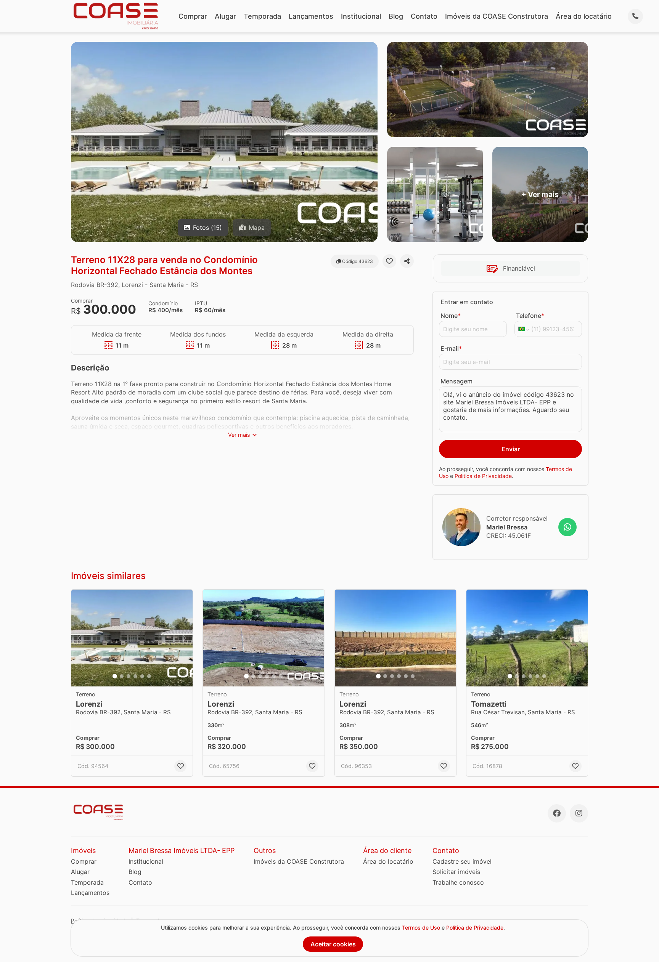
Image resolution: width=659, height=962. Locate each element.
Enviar (510, 449)
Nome (450, 315)
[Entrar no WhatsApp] (567, 527)
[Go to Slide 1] (115, 676)
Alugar (225, 16)
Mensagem (456, 381)
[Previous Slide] (79, 638)
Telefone (530, 315)
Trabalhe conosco (458, 882)
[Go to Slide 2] (122, 676)
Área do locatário (584, 16)
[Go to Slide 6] (149, 676)
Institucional (361, 16)
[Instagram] (579, 813)
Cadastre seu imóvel (462, 861)
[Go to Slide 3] (128, 676)
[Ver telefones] (635, 16)
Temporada (262, 16)
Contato (424, 16)
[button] (132, 638)
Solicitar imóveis (456, 871)
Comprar (192, 16)
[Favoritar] (389, 261)
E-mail (451, 348)
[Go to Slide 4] (135, 676)
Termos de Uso (421, 927)
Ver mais (239, 434)
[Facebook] (557, 813)
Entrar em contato (466, 302)
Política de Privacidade (483, 476)
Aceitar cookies (333, 944)
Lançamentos (311, 16)
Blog (396, 16)
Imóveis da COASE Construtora (496, 16)
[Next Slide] (185, 638)
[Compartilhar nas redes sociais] (407, 261)
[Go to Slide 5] (142, 676)
